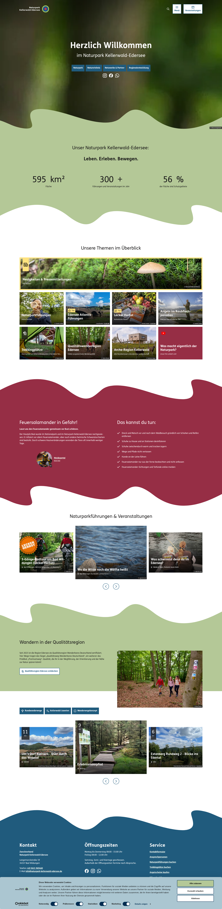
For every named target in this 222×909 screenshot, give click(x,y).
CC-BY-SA (106, 323)
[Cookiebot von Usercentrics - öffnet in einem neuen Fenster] (22, 904)
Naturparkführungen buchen (163, 862)
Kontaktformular (157, 852)
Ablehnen (195, 898)
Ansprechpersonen (158, 857)
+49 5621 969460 (35, 868)
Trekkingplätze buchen (160, 867)
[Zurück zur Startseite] (34, 8)
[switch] (79, 904)
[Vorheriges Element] (106, 586)
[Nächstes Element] (116, 586)
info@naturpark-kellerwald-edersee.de (44, 871)
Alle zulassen (195, 883)
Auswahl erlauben (195, 891)
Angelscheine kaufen (159, 872)
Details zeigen (141, 904)
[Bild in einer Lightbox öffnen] (159, 679)
